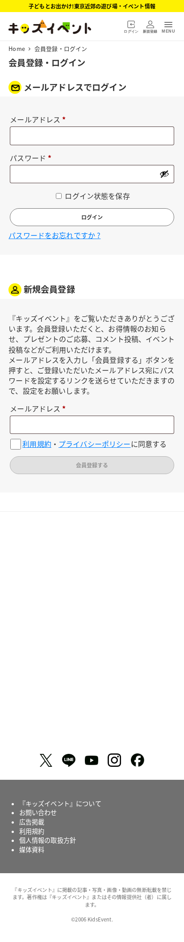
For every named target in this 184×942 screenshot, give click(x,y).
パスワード (34, 158)
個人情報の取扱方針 (47, 840)
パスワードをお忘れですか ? (54, 235)
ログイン (92, 217)
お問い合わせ (38, 812)
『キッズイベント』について (60, 803)
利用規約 (36, 444)
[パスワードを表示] (164, 174)
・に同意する (94, 444)
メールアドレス (41, 120)
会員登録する (92, 465)
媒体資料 (32, 849)
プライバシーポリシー (95, 444)
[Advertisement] (92, 636)
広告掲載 (32, 821)
